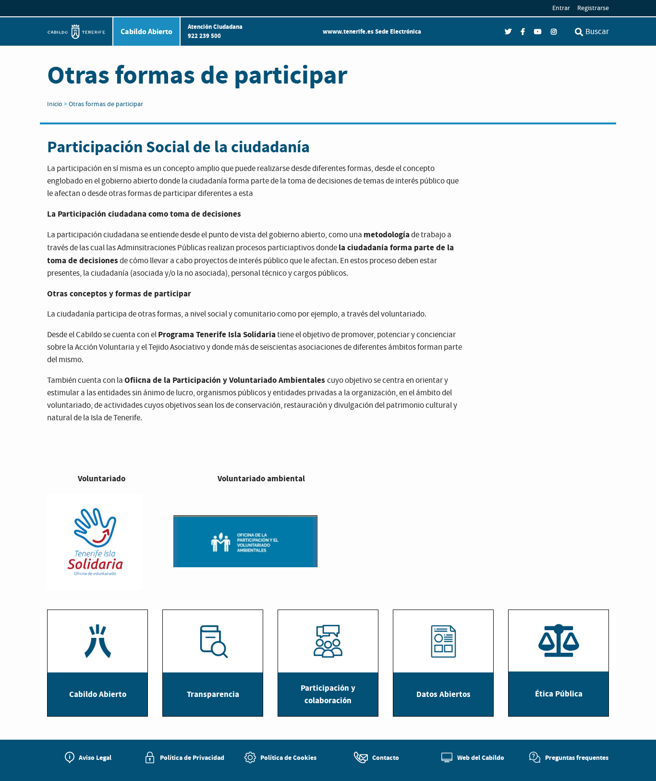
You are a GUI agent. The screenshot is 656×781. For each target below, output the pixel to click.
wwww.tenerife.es (348, 31)
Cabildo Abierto (146, 31)
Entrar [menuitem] (561, 8)
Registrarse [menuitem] (593, 8)
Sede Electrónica (398, 31)
